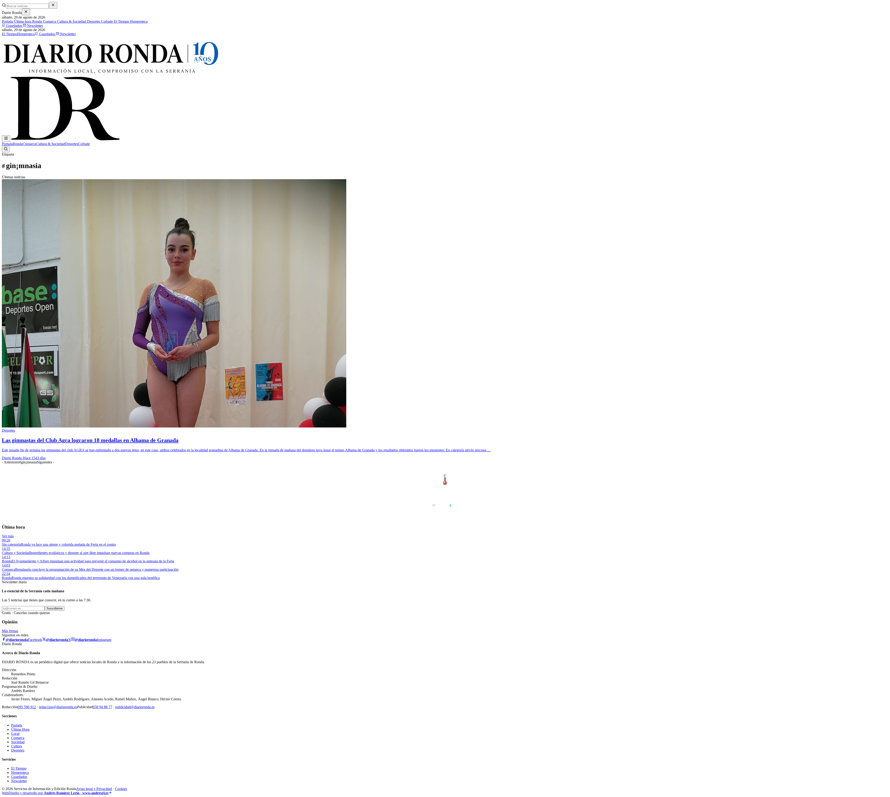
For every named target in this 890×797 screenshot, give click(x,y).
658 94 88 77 (102, 707)
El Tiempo (121, 21)
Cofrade (106, 21)
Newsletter (34, 26)
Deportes (93, 21)
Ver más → (878, 470)
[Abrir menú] (6, 138)
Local (15, 734)
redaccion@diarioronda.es (58, 707)
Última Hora (20, 729)
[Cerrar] (26, 12)
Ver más (8, 536)
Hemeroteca (138, 21)
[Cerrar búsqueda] (53, 5)
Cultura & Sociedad (71, 21)
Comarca (49, 21)
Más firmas (10, 631)
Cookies (121, 789)
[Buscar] (6, 149)
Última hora (22, 21)
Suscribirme (55, 608)
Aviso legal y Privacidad (94, 789)
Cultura (16, 746)
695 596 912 (26, 707)
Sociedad (18, 742)
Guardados (14, 26)
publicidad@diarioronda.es (135, 707)
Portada (7, 21)
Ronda (36, 21)
